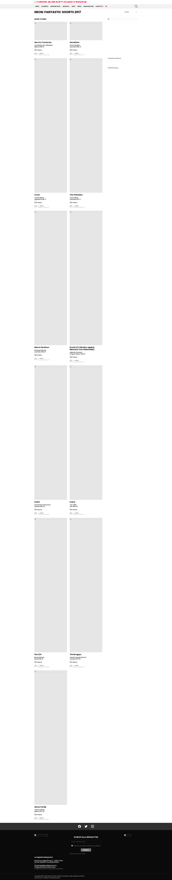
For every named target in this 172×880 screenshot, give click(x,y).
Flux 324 (37, 654)
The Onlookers (76, 194)
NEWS (37, 6)
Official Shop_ (113, 68)
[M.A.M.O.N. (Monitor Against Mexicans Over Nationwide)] (86, 278)
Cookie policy (58, 869)
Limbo (37, 502)
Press (79, 6)
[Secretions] (86, 31)
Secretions (74, 42)
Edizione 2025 (55, 6)
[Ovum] (50, 125)
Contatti (99, 6)
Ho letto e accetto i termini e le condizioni (87, 846)
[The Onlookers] (86, 125)
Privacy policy (48, 869)
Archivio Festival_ (115, 58)
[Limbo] (50, 432)
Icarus (72, 502)
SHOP (73, 6)
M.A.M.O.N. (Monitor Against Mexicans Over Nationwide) (82, 348)
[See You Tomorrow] (50, 31)
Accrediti (44, 6)
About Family (40, 807)
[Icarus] (86, 432)
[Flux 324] (50, 585)
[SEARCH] (136, 6)
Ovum (37, 194)
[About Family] (50, 737)
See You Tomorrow (43, 42)
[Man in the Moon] (50, 278)
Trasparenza (38, 869)
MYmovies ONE (88, 6)
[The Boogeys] (86, 585)
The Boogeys (75, 654)
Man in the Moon (41, 347)
